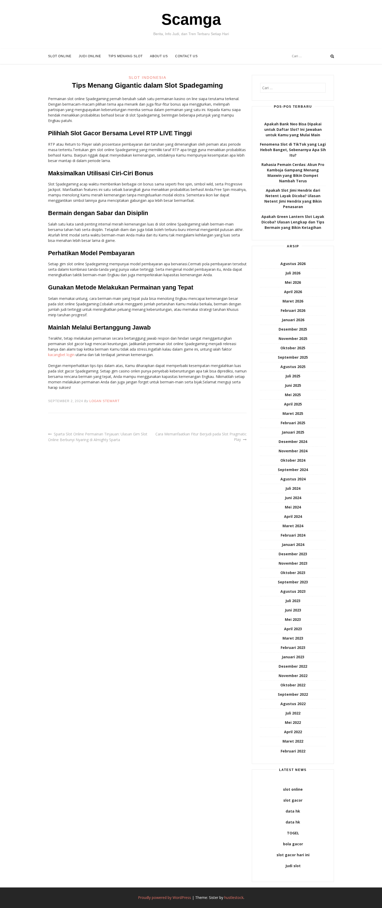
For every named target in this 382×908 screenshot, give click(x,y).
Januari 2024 (293, 544)
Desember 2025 (293, 329)
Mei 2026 (293, 282)
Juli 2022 (292, 713)
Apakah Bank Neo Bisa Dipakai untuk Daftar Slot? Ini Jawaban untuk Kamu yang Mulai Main (293, 129)
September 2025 (293, 357)
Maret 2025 (292, 413)
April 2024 (293, 516)
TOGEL (293, 832)
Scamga (191, 19)
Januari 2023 (293, 656)
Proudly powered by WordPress (164, 897)
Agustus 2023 (293, 591)
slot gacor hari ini (292, 854)
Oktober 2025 (292, 347)
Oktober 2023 (292, 572)
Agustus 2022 (293, 703)
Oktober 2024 (292, 460)
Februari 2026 (293, 310)
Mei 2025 (293, 394)
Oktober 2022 (292, 684)
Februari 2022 (293, 751)
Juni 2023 (293, 610)
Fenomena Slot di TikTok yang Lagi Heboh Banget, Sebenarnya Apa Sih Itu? (293, 150)
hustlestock (233, 897)
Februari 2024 (293, 535)
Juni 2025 (293, 385)
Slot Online (59, 56)
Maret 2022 (292, 741)
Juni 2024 (293, 497)
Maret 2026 (292, 301)
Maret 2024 (292, 525)
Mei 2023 (293, 619)
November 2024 (293, 450)
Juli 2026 (292, 273)
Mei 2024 (293, 507)
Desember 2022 (293, 666)
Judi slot (293, 865)
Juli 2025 (292, 375)
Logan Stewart (104, 401)
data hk (293, 811)
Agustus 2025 (293, 366)
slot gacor (292, 800)
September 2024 (293, 469)
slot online (293, 789)
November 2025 (293, 338)
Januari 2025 (293, 432)
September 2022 (293, 694)
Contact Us (186, 56)
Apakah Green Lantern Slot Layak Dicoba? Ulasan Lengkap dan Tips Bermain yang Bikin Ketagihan (292, 222)
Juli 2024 (292, 488)
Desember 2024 (293, 441)
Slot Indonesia (147, 77)
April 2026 (293, 291)
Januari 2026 (293, 319)
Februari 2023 (293, 647)
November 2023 (293, 563)
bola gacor (293, 843)
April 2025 (293, 404)
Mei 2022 (293, 722)
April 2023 (293, 628)
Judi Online (90, 56)
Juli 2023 (292, 600)
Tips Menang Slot (125, 56)
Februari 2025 (293, 422)
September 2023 (293, 581)
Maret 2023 (292, 638)
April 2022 (293, 731)
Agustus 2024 (293, 478)
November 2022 (293, 675)
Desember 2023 (293, 553)
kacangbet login (61, 354)
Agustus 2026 (293, 263)
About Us (159, 56)
